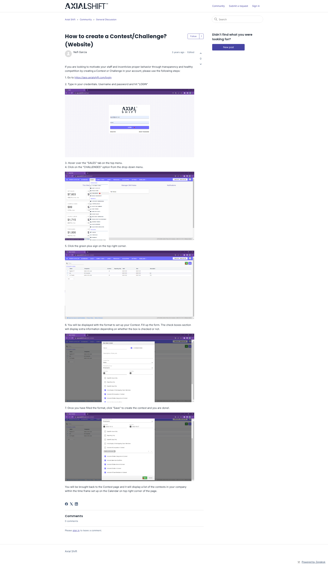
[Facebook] (66, 503)
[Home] (86, 6)
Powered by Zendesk (313, 562)
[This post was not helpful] (201, 64)
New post (228, 47)
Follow (193, 36)
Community (218, 5)
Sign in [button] (256, 5)
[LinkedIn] (76, 503)
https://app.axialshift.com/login (93, 77)
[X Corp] (71, 503)
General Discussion (106, 19)
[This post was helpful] (201, 53)
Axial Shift (70, 19)
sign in (76, 530)
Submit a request (238, 5)
